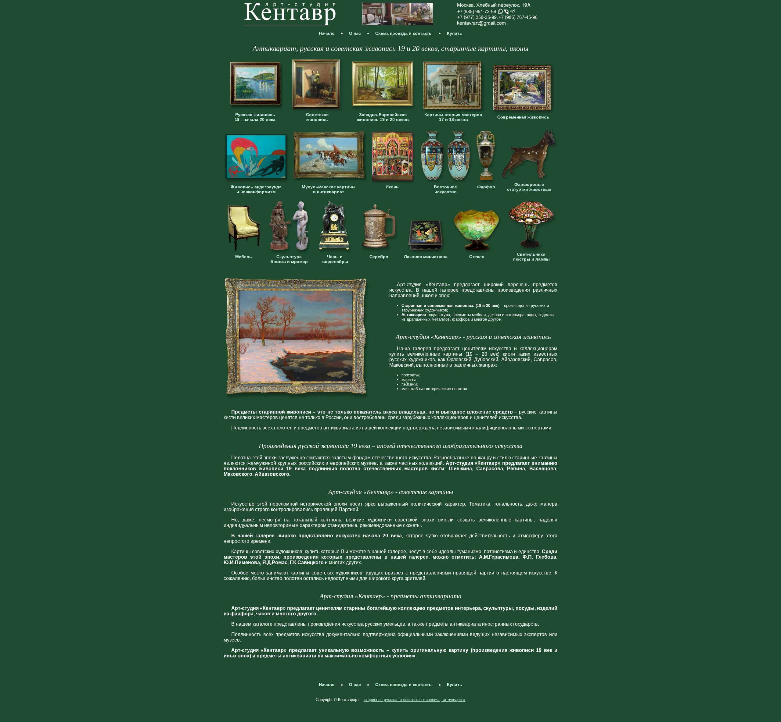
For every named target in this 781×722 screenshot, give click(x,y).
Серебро (378, 256)
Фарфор (486, 186)
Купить (454, 33)
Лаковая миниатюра (426, 256)
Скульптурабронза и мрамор (289, 259)
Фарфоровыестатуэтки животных (529, 187)
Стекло (476, 256)
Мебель (243, 256)
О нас (355, 33)
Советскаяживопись (317, 117)
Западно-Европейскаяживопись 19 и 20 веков (383, 117)
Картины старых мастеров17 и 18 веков (453, 117)
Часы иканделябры (335, 259)
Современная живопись (523, 117)
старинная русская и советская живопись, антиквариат (415, 699)
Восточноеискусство (445, 189)
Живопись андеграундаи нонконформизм (256, 189)
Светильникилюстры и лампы (531, 256)
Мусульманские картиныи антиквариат (328, 189)
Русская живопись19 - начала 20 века (255, 117)
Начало (327, 33)
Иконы (393, 186)
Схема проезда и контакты (404, 33)
